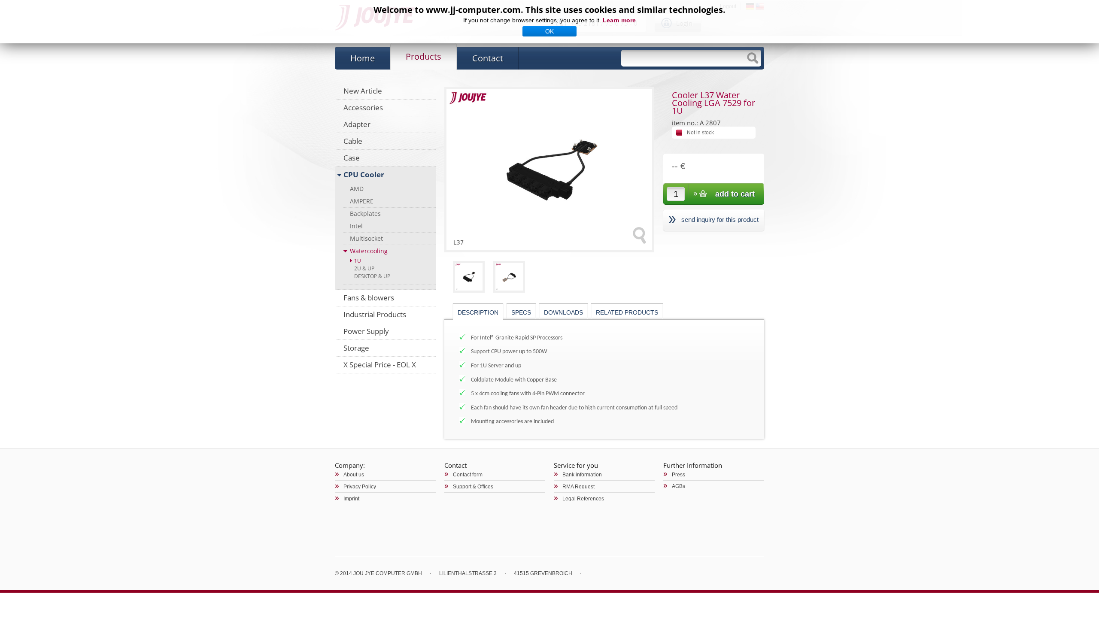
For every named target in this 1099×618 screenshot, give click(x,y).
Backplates (365, 213)
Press (678, 475)
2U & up (364, 268)
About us (353, 475)
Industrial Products (374, 314)
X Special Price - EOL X (379, 365)
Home (362, 58)
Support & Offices (473, 487)
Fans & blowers (368, 298)
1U (357, 260)
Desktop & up (372, 276)
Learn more (619, 20)
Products (423, 56)
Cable (352, 141)
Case (351, 158)
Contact (487, 58)
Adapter (356, 124)
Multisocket (366, 238)
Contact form (468, 475)
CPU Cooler (363, 174)
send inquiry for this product (720, 219)
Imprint (351, 499)
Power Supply (366, 331)
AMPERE (361, 201)
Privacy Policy (359, 487)
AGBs (678, 486)
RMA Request (578, 487)
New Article (362, 91)
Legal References (583, 499)
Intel (356, 226)
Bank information (582, 475)
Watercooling (369, 251)
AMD (357, 189)
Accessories (363, 107)
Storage (356, 348)
